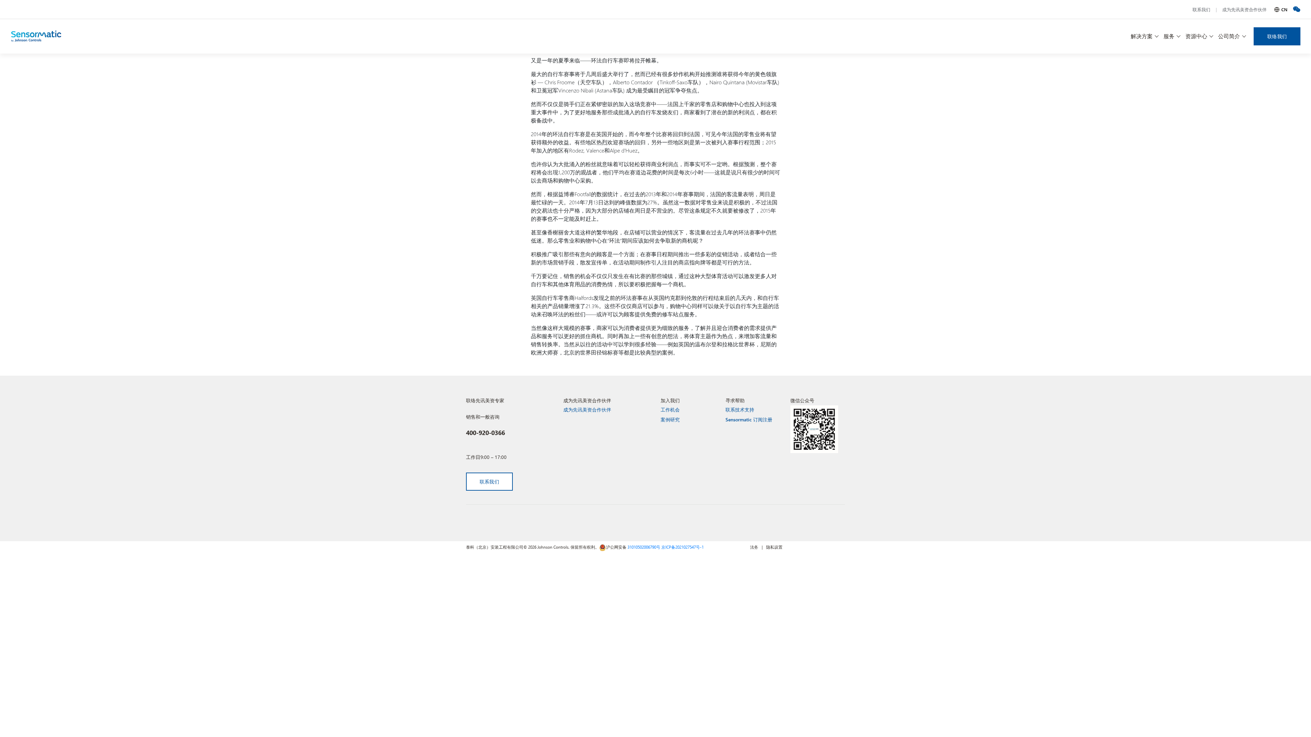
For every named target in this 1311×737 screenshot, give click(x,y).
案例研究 (670, 419)
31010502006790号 (644, 547)
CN (1284, 9)
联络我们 (1277, 36)
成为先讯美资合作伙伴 (1244, 9)
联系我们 (1201, 9)
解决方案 (1142, 36)
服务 (1169, 36)
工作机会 (670, 409)
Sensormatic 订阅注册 (748, 419)
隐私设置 (774, 547)
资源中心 (1196, 36)
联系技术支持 (739, 409)
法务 (754, 547)
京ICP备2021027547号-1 (682, 547)
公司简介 (1229, 36)
